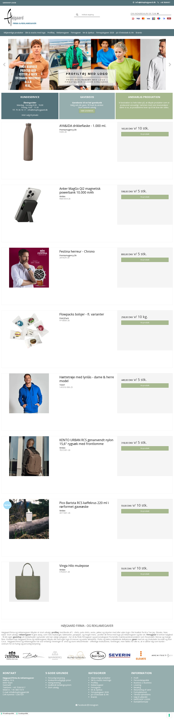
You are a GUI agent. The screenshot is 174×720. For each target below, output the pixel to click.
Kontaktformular (141, 701)
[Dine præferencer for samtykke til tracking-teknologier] (169, 715)
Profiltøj (51, 32)
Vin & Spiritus (88, 32)
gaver (134, 639)
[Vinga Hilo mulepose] (29, 589)
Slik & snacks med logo (35, 32)
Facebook (82, 705)
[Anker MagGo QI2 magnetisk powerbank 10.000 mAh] (29, 212)
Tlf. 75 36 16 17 (19, 110)
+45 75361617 (165, 2)
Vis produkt (144, 134)
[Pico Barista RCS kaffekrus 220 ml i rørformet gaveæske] (29, 526)
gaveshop (17, 637)
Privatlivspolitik (8, 713)
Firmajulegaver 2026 (105, 32)
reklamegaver (25, 634)
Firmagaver (76, 32)
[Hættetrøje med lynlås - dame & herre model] (29, 401)
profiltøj (55, 632)
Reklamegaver (62, 32)
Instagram (93, 705)
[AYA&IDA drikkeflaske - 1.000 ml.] (29, 149)
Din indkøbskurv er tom (143, 13)
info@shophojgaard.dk (145, 2)
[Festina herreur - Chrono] (29, 275)
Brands (139, 32)
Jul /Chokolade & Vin (125, 32)
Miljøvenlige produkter (13, 32)
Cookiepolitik (23, 713)
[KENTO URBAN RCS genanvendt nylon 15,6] (29, 463)
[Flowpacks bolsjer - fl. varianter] (29, 338)
